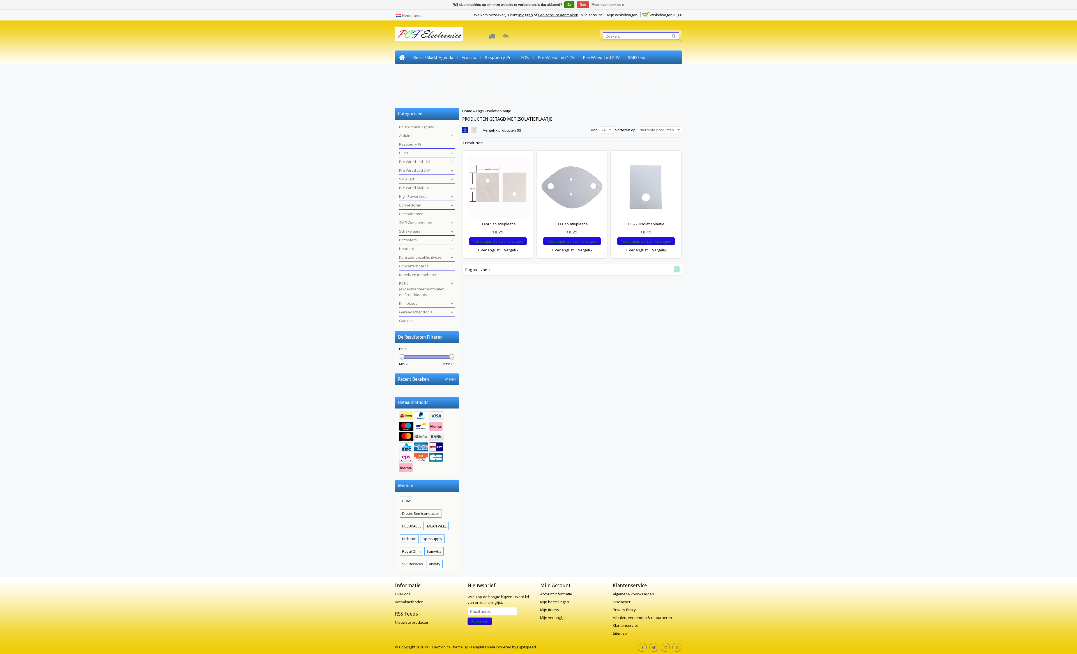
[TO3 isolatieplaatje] (572, 188)
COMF (407, 500)
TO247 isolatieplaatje (498, 223)
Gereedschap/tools (447, 97)
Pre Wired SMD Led (418, 71)
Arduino (469, 57)
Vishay (434, 563)
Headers (407, 84)
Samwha (434, 551)
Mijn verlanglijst (553, 617)
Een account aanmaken (558, 14)
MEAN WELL (437, 526)
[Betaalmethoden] (427, 442)
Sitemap (620, 633)
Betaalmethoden (409, 601)
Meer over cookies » (608, 5)
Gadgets (483, 97)
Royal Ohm (411, 551)
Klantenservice (625, 625)
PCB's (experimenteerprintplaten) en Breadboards (627, 84)
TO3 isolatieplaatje (572, 223)
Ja (569, 5)
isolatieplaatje (499, 110)
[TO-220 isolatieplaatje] (646, 188)
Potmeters (643, 71)
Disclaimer (621, 601)
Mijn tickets (549, 609)
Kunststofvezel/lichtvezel (450, 84)
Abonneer (479, 621)
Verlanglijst (490, 250)
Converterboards (500, 84)
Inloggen (525, 14)
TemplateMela (483, 647)
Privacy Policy (624, 609)
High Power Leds (462, 71)
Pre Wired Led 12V (556, 57)
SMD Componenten (575, 71)
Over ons (403, 593)
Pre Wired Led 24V (601, 57)
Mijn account (591, 14)
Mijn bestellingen (554, 601)
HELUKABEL (411, 526)
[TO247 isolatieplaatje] (498, 188)
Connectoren (500, 71)
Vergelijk (511, 250)
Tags (480, 110)
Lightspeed (526, 647)
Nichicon (409, 538)
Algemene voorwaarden (633, 593)
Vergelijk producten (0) (502, 130)
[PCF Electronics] (429, 34)
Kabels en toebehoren (547, 84)
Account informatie (556, 593)
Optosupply (432, 538)
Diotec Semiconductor (420, 513)
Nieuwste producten (412, 622)
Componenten (534, 71)
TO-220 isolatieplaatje (646, 223)
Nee (583, 5)
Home (402, 57)
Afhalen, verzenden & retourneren (642, 617)
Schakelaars (613, 71)
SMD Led (636, 57)
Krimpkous (409, 97)
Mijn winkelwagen (622, 14)
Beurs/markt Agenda (433, 57)
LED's (523, 57)
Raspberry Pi (497, 57)
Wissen (450, 379)
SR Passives (412, 563)
